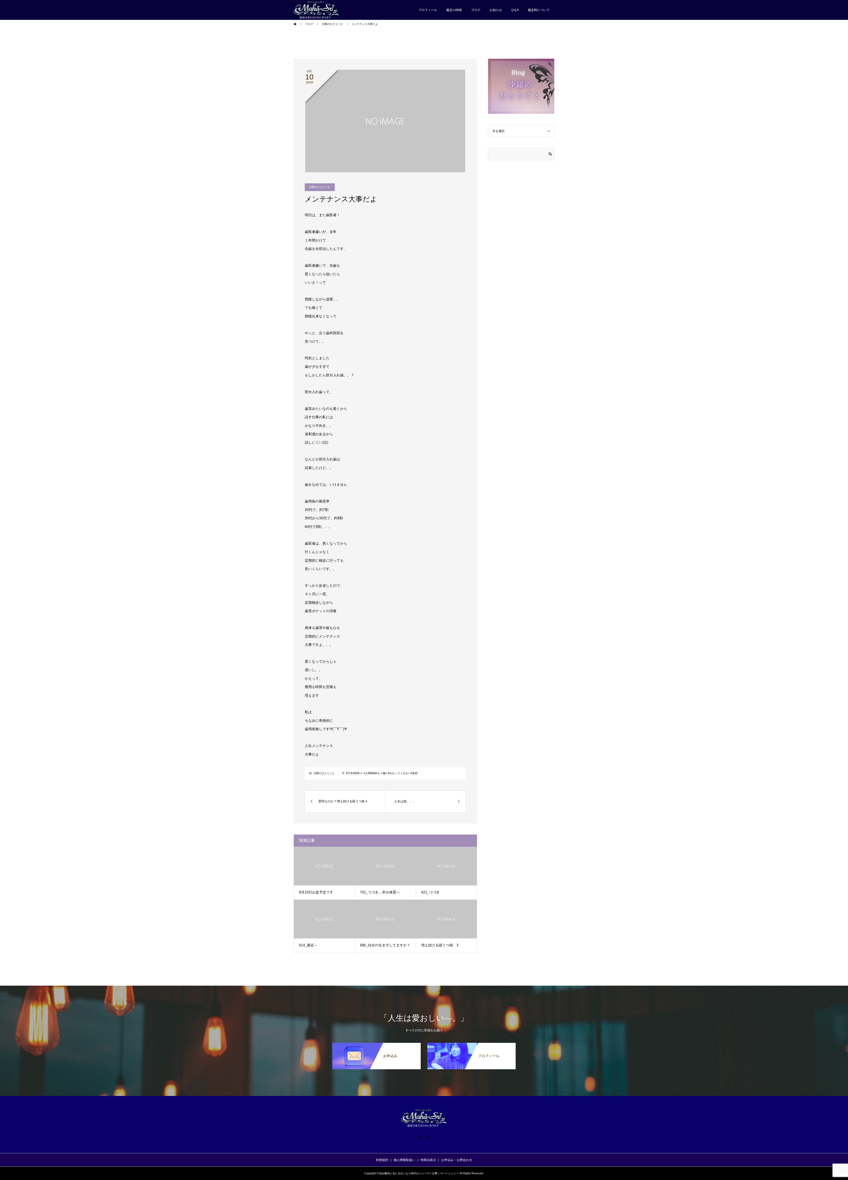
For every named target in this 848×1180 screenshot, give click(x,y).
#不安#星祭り (354, 773)
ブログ (475, 10)
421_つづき (430, 892)
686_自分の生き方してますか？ (385, 945)
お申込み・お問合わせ (456, 1160)
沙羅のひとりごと (319, 187)
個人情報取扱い (404, 1160)
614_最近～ (308, 945)
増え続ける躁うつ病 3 (439, 945)
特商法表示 (428, 1160)
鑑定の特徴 (454, 10)
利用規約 (382, 1160)
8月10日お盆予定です (316, 892)
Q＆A (515, 10)
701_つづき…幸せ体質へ (380, 892)
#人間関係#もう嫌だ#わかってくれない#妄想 (391, 773)
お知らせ (496, 10)
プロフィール (427, 10)
